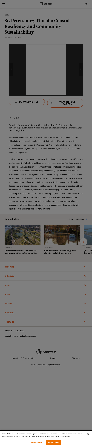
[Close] (88, 434)
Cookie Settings (36, 442)
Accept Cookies (53, 442)
